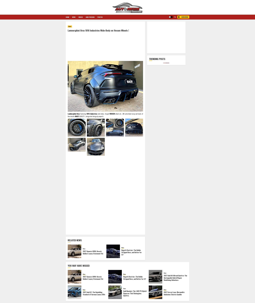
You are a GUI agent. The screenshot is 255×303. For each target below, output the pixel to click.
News (74, 17)
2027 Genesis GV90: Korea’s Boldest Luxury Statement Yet (93, 252)
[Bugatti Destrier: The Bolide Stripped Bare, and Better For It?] (113, 251)
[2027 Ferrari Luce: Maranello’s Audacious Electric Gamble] (155, 292)
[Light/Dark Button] (171, 17)
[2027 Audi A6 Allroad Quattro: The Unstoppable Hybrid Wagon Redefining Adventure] (155, 276)
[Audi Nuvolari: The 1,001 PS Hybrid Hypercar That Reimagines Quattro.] (115, 292)
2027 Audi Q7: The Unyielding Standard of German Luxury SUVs (94, 293)
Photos (100, 17)
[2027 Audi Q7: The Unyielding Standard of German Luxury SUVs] (74, 292)
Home (67, 17)
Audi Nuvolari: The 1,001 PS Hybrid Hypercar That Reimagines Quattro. (134, 293)
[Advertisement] (105, 47)
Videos (80, 17)
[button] (175, 17)
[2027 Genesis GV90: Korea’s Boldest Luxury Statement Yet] (74, 251)
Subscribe (184, 17)
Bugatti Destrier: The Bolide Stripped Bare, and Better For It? (131, 252)
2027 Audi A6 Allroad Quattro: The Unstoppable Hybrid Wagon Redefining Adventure (175, 277)
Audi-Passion (90, 17)
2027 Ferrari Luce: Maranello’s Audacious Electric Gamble (174, 293)
